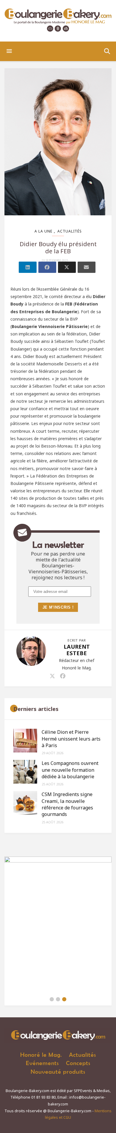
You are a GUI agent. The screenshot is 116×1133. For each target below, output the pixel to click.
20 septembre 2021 (55, 260)
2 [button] (58, 999)
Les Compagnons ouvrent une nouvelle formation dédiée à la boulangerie (70, 770)
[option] (58, 925)
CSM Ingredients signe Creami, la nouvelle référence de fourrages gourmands (67, 804)
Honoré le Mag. (41, 1054)
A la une (43, 231)
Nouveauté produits (58, 1071)
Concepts (78, 1062)
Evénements (42, 1062)
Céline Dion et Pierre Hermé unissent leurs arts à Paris (71, 739)
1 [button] (52, 999)
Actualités (69, 231)
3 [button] (64, 999)
